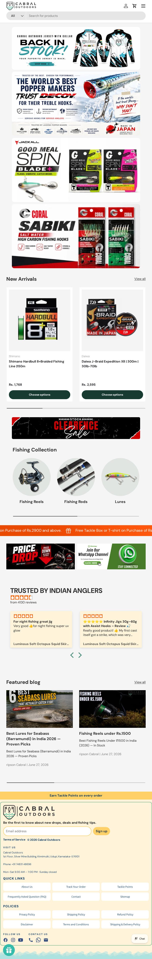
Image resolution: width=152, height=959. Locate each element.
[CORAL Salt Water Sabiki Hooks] (76, 236)
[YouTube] (20, 940)
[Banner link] (76, 428)
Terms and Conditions (76, 924)
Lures (120, 501)
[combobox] (76, 15)
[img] (78, 597)
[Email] (46, 940)
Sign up (101, 831)
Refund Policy (125, 914)
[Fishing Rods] (76, 477)
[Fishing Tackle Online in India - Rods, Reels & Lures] (76, 48)
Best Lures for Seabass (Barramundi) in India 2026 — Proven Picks (33, 739)
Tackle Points (125, 886)
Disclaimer (27, 924)
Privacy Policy (27, 914)
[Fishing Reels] (32, 477)
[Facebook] (5, 940)
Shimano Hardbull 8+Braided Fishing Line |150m (36, 363)
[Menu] (143, 6)
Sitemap (125, 896)
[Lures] (120, 477)
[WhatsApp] (38, 940)
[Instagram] (13, 940)
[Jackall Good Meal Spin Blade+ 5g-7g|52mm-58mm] (76, 170)
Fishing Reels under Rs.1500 (105, 733)
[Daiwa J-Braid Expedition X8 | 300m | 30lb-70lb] (112, 320)
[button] (134, 6)
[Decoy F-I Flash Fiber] (76, 104)
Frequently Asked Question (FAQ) (27, 896)
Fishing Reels (32, 501)
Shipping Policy (76, 914)
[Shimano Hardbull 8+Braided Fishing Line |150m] (39, 320)
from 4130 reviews (23, 602)
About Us (27, 886)
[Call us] (30, 940)
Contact (76, 896)
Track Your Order (76, 886)
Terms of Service (14, 839)
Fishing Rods (75, 501)
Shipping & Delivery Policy (125, 924)
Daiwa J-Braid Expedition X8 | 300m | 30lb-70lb (110, 363)
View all (140, 279)
